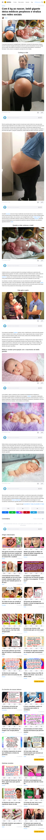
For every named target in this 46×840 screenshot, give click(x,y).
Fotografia (26, 785)
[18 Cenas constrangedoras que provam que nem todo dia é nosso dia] (34, 771)
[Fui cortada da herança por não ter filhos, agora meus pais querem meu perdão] (12, 771)
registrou (15, 332)
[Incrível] (7, 2)
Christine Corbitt (36, 217)
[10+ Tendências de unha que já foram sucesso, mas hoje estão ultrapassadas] (12, 619)
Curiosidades (4, 709)
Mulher (3, 633)
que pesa (8, 213)
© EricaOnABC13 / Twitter (6, 112)
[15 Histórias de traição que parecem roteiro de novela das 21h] (12, 664)
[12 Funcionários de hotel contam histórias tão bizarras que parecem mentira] (34, 720)
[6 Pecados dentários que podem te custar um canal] (12, 814)
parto (12, 221)
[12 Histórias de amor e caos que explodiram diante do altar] (12, 793)
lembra (41, 282)
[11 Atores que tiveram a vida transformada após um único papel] (34, 619)
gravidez (36, 218)
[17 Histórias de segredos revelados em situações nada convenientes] (34, 641)
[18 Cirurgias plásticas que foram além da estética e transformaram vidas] (12, 641)
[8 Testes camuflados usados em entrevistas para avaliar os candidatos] (34, 697)
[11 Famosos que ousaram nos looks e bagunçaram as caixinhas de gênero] (34, 814)
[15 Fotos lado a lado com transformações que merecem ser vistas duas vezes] (34, 742)
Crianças (25, 678)
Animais (3, 558)
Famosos (25, 556)
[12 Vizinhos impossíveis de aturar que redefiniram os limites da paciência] (12, 742)
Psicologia (4, 605)
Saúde (3, 826)
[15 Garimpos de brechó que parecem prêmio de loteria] (12, 697)
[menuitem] (15, 2)
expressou (4, 276)
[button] (8, 508)
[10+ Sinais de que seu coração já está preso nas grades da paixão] (12, 592)
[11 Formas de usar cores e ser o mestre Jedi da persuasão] (34, 793)
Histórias (3, 5)
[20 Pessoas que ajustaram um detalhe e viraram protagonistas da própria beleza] (34, 592)
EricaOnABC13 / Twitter (28, 504)
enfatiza (29, 396)
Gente (3, 584)
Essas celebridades (16, 499)
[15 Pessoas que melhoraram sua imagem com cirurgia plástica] (12, 720)
